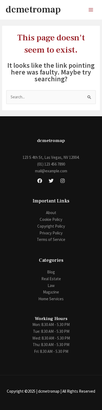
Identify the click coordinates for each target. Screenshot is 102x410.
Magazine (51, 292)
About (51, 212)
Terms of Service (51, 239)
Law (51, 285)
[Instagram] (62, 180)
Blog (51, 272)
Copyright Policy (51, 226)
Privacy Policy (51, 232)
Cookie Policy (51, 219)
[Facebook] (39, 180)
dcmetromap (33, 10)
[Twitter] (51, 180)
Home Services (51, 298)
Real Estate (51, 278)
